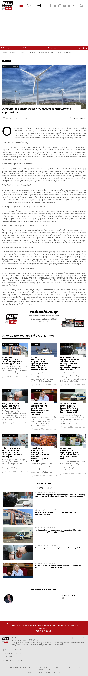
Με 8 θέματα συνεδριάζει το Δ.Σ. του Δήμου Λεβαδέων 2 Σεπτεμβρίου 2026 (12, 360)
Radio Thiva (7, 5)
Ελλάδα (21, 52)
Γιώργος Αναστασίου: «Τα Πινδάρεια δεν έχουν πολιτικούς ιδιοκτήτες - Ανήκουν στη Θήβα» (12, 452)
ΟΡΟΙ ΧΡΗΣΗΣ (13, 667)
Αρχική (5, 52)
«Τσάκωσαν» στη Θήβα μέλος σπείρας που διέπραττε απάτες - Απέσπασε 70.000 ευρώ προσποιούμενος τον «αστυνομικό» (70, 363)
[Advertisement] (44, 29)
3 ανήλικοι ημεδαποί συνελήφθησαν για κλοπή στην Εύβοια (11, 406)
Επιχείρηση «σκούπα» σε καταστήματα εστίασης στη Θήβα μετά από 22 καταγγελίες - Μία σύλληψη (40, 454)
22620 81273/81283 (15, 653)
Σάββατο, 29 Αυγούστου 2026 (16, 471)
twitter (55, 5)
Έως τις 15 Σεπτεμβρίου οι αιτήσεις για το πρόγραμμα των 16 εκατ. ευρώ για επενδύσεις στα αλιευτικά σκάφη (39, 363)
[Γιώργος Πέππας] (8, 598)
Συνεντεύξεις (39, 48)
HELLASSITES (54, 672)
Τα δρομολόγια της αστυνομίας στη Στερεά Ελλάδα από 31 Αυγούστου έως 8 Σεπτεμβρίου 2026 (69, 408)
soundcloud (69, 5)
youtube (64, 5)
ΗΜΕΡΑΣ (39, 488)
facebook (50, 5)
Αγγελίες (76, 48)
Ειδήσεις (5, 48)
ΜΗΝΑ (49, 488)
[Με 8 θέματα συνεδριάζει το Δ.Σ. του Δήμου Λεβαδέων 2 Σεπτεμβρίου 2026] (15, 350)
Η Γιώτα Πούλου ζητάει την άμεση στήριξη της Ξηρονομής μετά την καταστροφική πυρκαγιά (40, 409)
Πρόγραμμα (52, 48)
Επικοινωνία (65, 48)
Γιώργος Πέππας (69, 595)
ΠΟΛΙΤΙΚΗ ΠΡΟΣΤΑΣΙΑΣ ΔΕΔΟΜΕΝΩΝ (37, 667)
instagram (59, 5)
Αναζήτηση (81, 5)
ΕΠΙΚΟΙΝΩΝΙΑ (66, 667)
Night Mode (84, 48)
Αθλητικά (17, 48)
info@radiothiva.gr (13, 660)
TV (43, 6)
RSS (56, 667)
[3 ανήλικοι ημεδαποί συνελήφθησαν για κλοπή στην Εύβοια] (15, 396)
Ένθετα (26, 48)
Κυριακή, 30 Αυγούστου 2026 (16, 376)
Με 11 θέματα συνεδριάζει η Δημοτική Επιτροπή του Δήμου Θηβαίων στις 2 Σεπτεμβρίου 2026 (69, 453)
